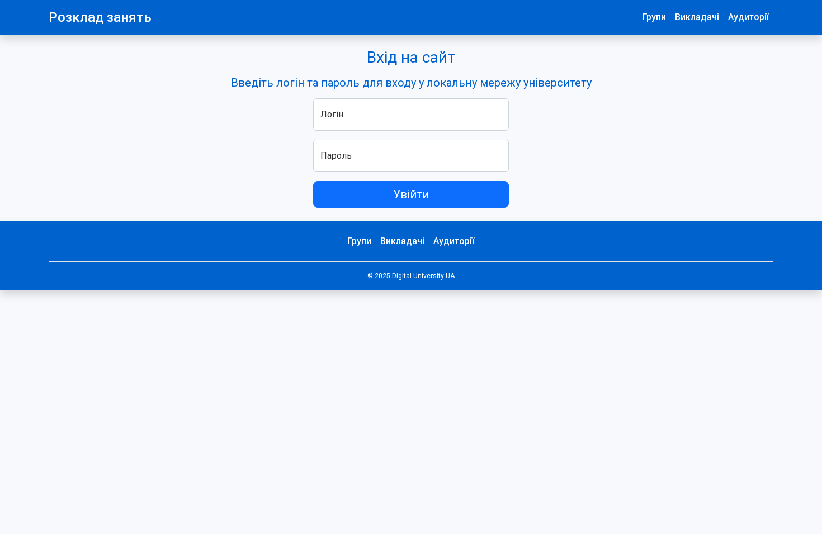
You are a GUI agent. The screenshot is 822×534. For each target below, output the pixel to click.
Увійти (411, 194)
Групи (654, 17)
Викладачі (697, 17)
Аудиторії (748, 17)
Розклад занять (100, 17)
